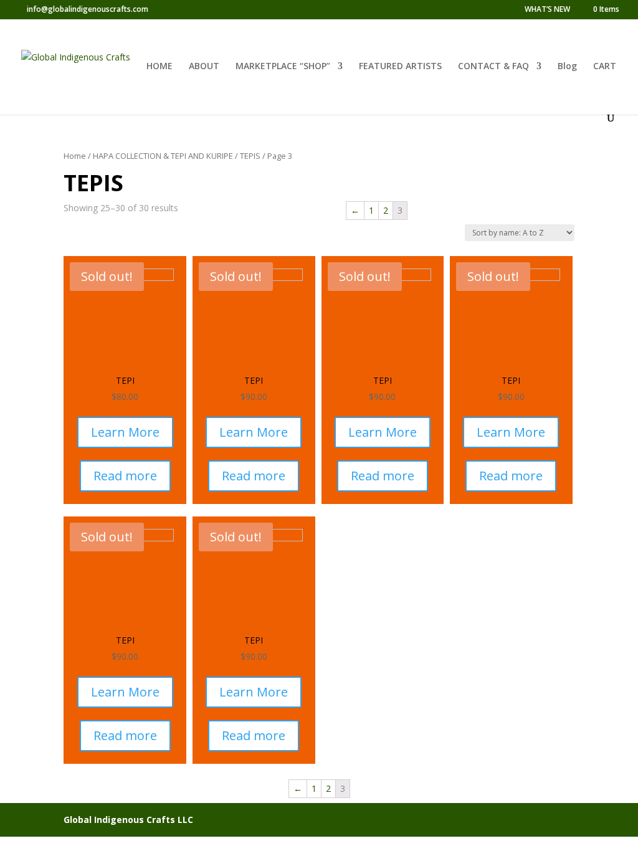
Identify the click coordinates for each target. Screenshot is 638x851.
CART (604, 67)
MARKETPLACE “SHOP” (283, 67)
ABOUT (204, 67)
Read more (125, 475)
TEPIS (250, 155)
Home (75, 155)
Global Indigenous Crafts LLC (128, 819)
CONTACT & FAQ (493, 67)
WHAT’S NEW (547, 10)
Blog (567, 67)
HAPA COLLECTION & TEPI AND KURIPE (163, 155)
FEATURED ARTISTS (400, 67)
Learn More (125, 432)
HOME (159, 67)
